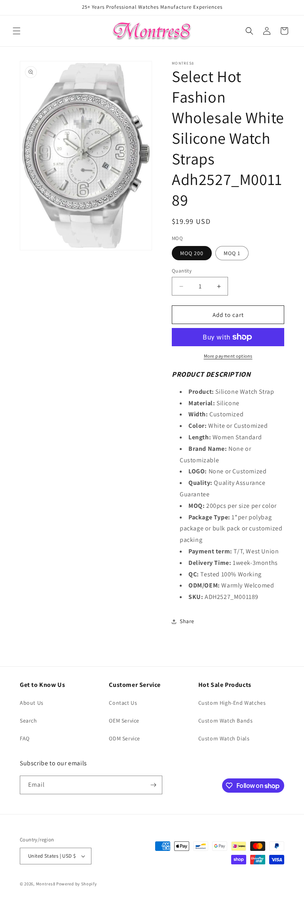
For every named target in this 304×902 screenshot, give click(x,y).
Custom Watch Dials (224, 738)
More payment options (228, 356)
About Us (32, 702)
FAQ (25, 738)
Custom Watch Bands (225, 720)
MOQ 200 (191, 253)
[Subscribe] (153, 785)
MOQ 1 (232, 253)
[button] (16, 31)
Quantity (182, 270)
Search (28, 720)
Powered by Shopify (76, 884)
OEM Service (124, 720)
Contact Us (123, 702)
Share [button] (187, 621)
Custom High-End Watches (232, 702)
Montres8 (45, 884)
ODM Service (124, 738)
